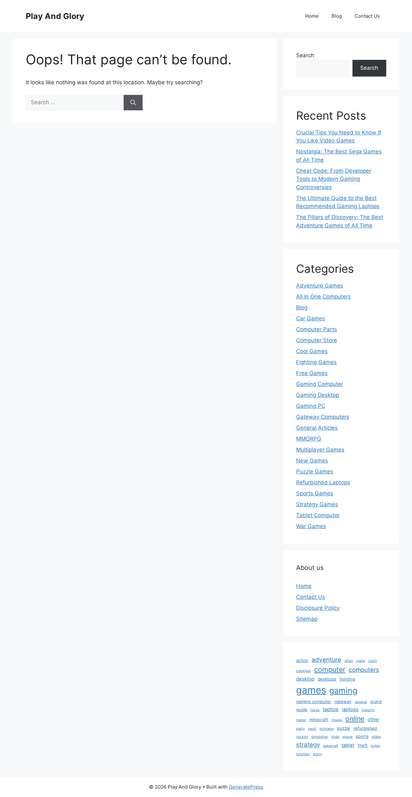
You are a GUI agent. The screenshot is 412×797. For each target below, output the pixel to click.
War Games (311, 526)
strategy (308, 744)
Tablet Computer (318, 515)
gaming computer (313, 701)
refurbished (365, 728)
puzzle (343, 728)
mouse (337, 720)
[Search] (133, 102)
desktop (305, 679)
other (373, 719)
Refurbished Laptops (323, 482)
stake (376, 737)
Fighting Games (316, 362)
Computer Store (316, 340)
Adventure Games (319, 285)
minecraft (318, 719)
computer (329, 669)
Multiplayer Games (320, 449)
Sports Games (314, 493)
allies (348, 661)
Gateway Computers (322, 417)
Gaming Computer (319, 384)
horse (315, 710)
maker (301, 720)
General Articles (317, 428)
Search (305, 55)
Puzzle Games (314, 471)
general (361, 702)
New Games (312, 460)
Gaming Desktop (317, 395)
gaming (343, 690)
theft (363, 745)
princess (327, 729)
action (302, 660)
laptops (350, 709)
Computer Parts (316, 329)
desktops (327, 679)
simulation (319, 737)
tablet (348, 745)
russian (302, 737)
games (311, 690)
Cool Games (312, 351)
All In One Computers (323, 296)
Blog (337, 16)
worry (317, 754)
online (354, 718)
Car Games (310, 318)
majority (368, 710)
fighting (347, 679)
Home (312, 16)
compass (303, 671)
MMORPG (308, 438)
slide (335, 737)
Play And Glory (55, 16)
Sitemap (306, 619)
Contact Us (367, 16)
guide (301, 709)
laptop (331, 709)
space (347, 737)
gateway (342, 701)
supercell (330, 746)
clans (360, 661)
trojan (375, 746)
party (300, 729)
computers (364, 669)
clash (372, 661)
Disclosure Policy (318, 608)
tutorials (303, 754)
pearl (312, 729)
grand (376, 701)
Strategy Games (317, 504)
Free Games (312, 373)
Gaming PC (310, 406)
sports (362, 736)
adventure (326, 660)
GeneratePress (246, 787)
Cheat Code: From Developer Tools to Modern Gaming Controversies (333, 179)
